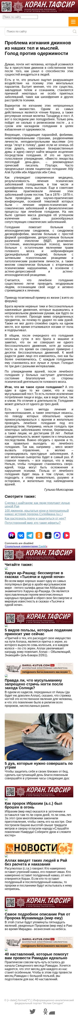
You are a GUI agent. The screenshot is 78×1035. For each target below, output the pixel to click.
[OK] (39, 535)
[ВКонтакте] (20, 535)
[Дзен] (48, 535)
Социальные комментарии (26, 546)
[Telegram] (30, 535)
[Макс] (57, 535)
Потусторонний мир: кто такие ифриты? (33, 522)
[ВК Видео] (66, 535)
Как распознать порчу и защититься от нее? (35, 518)
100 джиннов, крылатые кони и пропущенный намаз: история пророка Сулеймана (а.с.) (37, 512)
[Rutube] (11, 535)
